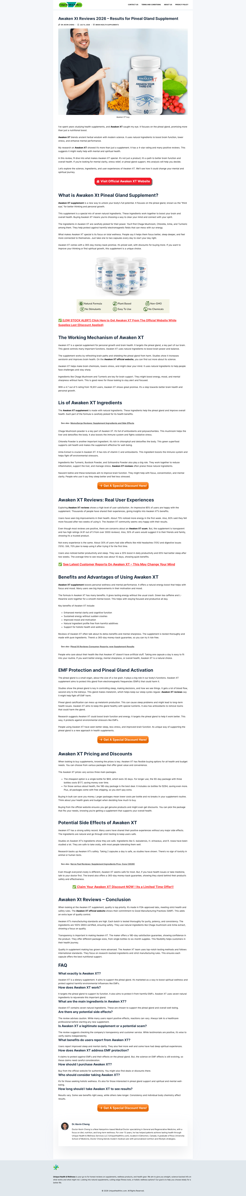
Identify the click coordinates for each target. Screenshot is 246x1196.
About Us (168, 5)
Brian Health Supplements (107, 25)
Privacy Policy (181, 5)
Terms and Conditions (151, 5)
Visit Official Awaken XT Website (125, 181)
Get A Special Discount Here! (125, 486)
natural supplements (99, 1180)
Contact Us (133, 5)
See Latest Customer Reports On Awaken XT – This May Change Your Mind (119, 564)
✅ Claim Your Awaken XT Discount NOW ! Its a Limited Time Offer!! (123, 887)
